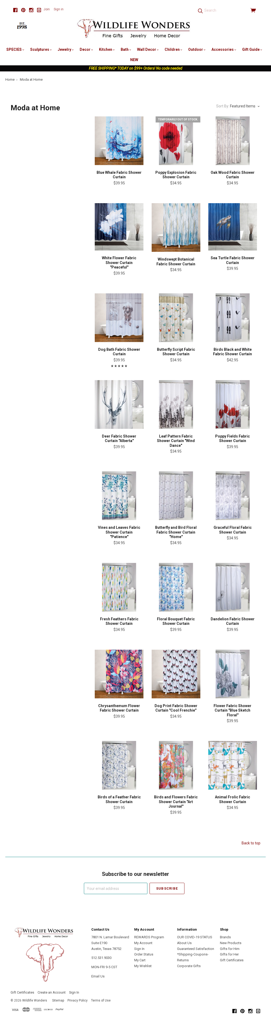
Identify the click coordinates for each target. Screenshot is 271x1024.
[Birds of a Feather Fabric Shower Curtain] (119, 765)
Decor (85, 49)
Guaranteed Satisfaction (195, 949)
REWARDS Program (149, 937)
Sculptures (40, 49)
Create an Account (52, 992)
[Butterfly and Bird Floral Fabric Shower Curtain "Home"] (176, 496)
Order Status (143, 954)
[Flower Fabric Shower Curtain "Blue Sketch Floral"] (233, 674)
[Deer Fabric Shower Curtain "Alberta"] (119, 404)
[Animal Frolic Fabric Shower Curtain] (233, 765)
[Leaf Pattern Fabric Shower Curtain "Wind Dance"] (176, 404)
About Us (184, 943)
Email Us (98, 976)
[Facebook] (15, 10)
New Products (230, 943)
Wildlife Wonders (34, 1000)
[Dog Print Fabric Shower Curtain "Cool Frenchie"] (176, 674)
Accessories (222, 49)
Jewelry (65, 49)
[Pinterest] (23, 10)
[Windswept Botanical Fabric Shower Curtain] (176, 227)
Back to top (251, 843)
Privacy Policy (77, 1000)
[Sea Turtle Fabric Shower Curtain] (233, 227)
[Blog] (39, 10)
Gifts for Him (230, 949)
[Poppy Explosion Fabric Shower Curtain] (176, 141)
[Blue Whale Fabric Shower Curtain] (119, 141)
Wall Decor (147, 49)
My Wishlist (143, 966)
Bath (125, 49)
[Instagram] (31, 10)
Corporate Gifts (189, 966)
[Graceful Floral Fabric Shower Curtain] (233, 496)
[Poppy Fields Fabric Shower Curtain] (233, 404)
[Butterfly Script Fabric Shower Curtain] (176, 318)
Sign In (139, 949)
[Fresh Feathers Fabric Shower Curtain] (119, 587)
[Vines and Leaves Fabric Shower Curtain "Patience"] (119, 496)
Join (46, 9)
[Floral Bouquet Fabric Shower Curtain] (176, 587)
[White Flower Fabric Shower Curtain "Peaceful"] (119, 227)
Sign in (59, 9)
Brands (225, 937)
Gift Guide (251, 49)
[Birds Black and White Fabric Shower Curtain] (233, 318)
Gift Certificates (231, 960)
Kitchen (106, 49)
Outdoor (196, 49)
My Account (143, 943)
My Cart (140, 960)
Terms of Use (101, 1000)
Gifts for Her (229, 954)
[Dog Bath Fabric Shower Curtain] (119, 318)
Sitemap (58, 1000)
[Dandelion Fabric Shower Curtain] (233, 587)
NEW (134, 60)
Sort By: (222, 106)
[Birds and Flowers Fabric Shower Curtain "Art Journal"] (176, 765)
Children (172, 49)
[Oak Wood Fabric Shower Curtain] (233, 141)
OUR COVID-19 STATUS (194, 937)
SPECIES (14, 49)
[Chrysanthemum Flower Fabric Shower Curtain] (119, 674)
